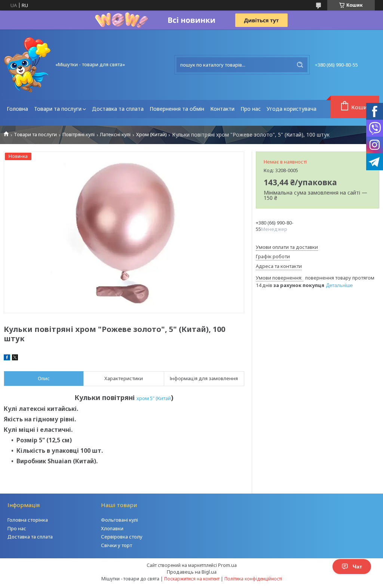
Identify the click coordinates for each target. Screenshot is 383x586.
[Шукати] (299, 64)
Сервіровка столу (122, 536)
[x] (15, 358)
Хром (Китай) (151, 134)
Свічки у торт (116, 545)
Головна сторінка (27, 519)
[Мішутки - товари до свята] (27, 64)
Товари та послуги (58, 108)
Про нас (250, 108)
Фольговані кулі (119, 519)
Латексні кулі (115, 134)
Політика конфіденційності (253, 579)
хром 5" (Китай (154, 398)
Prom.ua (227, 565)
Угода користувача (291, 108)
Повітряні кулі (78, 134)
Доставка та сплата (118, 108)
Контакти (222, 108)
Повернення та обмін (177, 108)
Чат (357, 567)
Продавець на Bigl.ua (192, 571)
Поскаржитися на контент (192, 579)
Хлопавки (112, 528)
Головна (17, 108)
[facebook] (7, 358)
